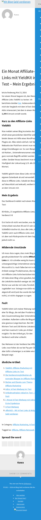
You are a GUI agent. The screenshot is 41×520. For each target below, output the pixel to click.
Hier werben (20, 495)
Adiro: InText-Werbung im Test (18, 389)
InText (32, 424)
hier (19, 103)
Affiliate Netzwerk (26, 430)
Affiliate (15, 430)
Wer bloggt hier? (20, 498)
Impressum (20, 504)
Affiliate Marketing (20, 424)
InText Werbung (12, 407)
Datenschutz (20, 507)
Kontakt (20, 501)
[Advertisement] (20, 42)
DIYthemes (27, 484)
